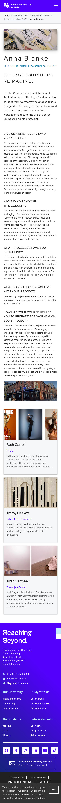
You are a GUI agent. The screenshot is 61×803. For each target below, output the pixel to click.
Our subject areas (40, 703)
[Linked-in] (35, 750)
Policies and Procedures (21, 782)
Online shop (9, 703)
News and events (12, 699)
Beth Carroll (16, 445)
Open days (36, 726)
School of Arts (21, 16)
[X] (16, 750)
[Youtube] (45, 750)
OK (53, 789)
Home (7, 16)
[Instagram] (25, 750)
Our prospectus (39, 731)
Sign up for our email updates (35, 763)
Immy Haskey (18, 513)
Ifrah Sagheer (18, 581)
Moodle (7, 726)
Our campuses (38, 708)
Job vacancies (10, 708)
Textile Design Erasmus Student (30, 66)
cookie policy (13, 798)
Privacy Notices (38, 778)
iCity (5, 731)
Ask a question (38, 735)
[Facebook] (6, 750)
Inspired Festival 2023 (15, 19)
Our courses (37, 699)
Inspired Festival (40, 16)
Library (7, 735)
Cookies (44, 782)
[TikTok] (54, 750)
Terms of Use (17, 778)
